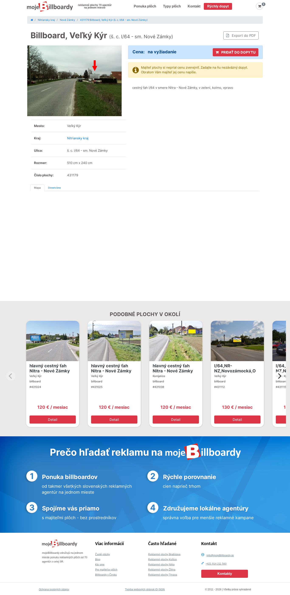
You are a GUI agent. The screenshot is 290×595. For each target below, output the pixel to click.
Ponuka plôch (145, 6)
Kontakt (194, 6)
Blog (97, 559)
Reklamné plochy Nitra (161, 564)
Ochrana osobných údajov (54, 589)
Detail (52, 419)
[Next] (279, 376)
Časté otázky (102, 554)
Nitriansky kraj (78, 138)
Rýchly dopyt (218, 6)
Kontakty (224, 573)
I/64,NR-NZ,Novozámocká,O (235, 368)
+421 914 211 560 (216, 563)
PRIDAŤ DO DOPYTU (238, 52)
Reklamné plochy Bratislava (164, 554)
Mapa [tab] (37, 187)
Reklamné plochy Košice (162, 559)
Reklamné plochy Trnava (162, 574)
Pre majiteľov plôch (106, 569)
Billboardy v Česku (106, 574)
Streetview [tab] (54, 187)
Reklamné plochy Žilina (161, 569)
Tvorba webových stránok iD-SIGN (145, 589)
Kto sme (99, 564)
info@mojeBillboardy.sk (220, 555)
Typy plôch (172, 6)
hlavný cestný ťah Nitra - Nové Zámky (50, 368)
